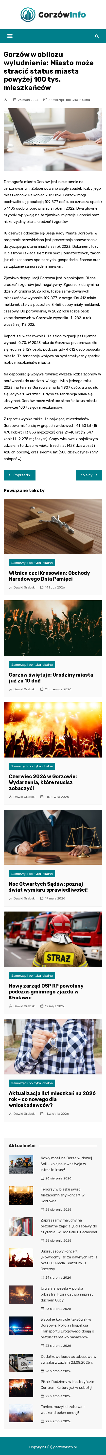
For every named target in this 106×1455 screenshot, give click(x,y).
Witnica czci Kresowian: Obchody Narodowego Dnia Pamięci (49, 576)
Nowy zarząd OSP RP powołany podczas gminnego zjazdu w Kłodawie (46, 992)
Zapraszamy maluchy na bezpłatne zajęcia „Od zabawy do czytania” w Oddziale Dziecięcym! (69, 1226)
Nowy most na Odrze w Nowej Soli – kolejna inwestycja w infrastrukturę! (66, 1164)
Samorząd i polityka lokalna (69, 100)
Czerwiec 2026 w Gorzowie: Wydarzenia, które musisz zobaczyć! (43, 782)
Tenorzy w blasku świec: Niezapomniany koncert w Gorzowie (63, 1195)
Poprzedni (22, 475)
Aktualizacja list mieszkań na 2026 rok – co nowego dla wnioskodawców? (52, 1099)
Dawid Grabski (24, 587)
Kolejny (86, 475)
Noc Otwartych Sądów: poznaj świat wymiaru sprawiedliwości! (48, 887)
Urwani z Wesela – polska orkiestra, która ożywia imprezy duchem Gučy (67, 1294)
